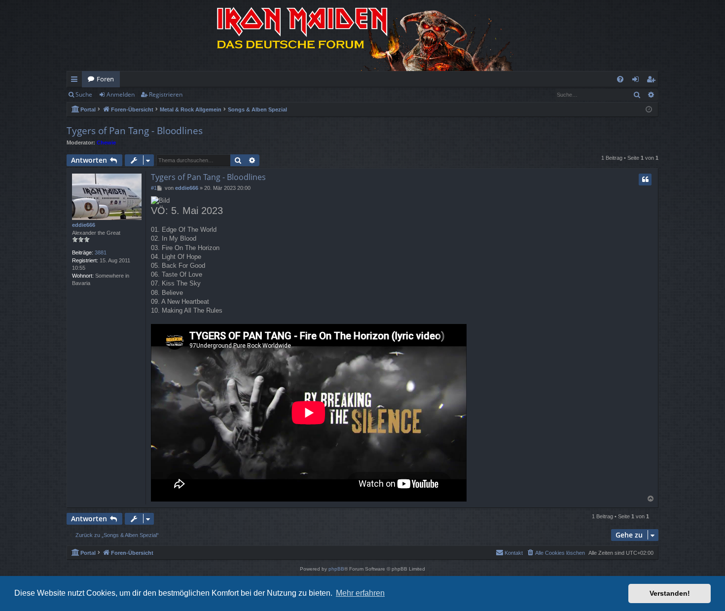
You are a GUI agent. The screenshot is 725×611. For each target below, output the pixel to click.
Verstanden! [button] (670, 593)
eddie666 (83, 225)
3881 (101, 252)
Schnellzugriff (76, 80)
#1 (154, 188)
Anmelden (121, 94)
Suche (83, 94)
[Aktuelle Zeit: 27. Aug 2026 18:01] (649, 109)
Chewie (106, 142)
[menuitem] (620, 79)
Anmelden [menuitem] (637, 80)
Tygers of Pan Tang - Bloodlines (135, 130)
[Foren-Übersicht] (362, 35)
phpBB (336, 569)
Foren (105, 78)
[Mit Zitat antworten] (645, 179)
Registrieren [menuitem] (652, 80)
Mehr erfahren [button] (360, 593)
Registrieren (165, 94)
